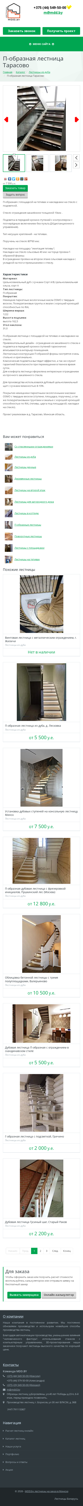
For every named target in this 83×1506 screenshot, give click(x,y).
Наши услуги (13, 1446)
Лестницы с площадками (29, 548)
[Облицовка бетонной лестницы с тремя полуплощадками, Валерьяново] (41, 944)
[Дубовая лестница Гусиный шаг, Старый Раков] (41, 1188)
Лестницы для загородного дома (34, 501)
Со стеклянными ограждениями (33, 446)
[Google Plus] (26, 177)
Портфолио (12, 1454)
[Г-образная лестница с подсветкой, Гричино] (41, 1103)
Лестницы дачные (25, 467)
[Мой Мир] (22, 177)
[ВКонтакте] (10, 177)
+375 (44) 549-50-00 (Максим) (23, 1376)
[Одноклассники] (18, 177)
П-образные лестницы (27, 524)
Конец (67, 1251)
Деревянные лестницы (28, 478)
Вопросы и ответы (16, 1462)
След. (55, 1251)
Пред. (25, 1251)
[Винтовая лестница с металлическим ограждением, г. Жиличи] (41, 604)
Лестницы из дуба (25, 456)
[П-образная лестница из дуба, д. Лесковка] (41, 692)
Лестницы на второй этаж (29, 490)
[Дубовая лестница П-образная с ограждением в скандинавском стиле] (41, 1023)
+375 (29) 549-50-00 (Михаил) (23, 1385)
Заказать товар (15, 188)
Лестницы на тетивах (27, 559)
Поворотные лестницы (28, 536)
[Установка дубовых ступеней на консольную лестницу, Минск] (41, 778)
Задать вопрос (15, 194)
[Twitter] (14, 177)
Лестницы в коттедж (26, 513)
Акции (9, 1469)
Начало (12, 1251)
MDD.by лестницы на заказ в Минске (46, 1491)
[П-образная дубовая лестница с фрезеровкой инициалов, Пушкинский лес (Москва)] (41, 861)
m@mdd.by (53, 12)
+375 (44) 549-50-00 (50, 7)
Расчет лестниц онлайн (19, 1430)
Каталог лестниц (15, 1438)
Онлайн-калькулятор (59, 1295)
